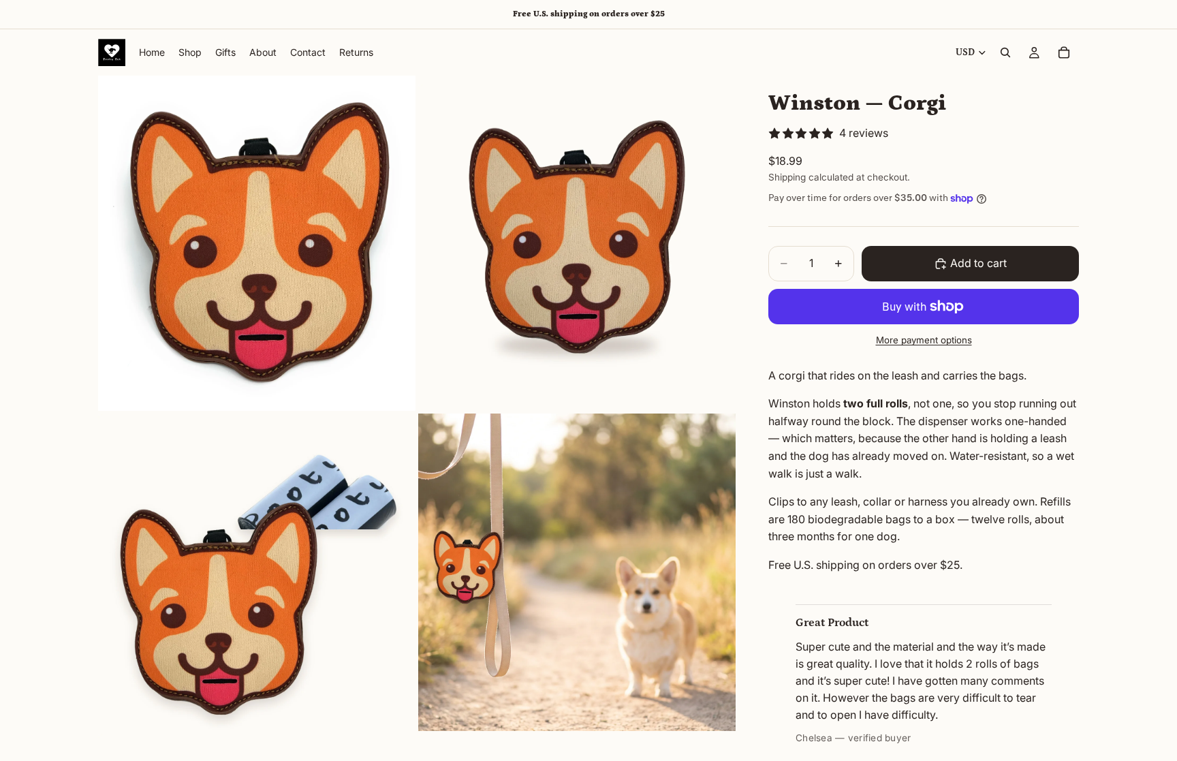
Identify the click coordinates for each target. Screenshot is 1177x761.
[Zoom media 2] (577, 243)
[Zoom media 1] (256, 243)
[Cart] (1064, 52)
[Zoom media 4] (577, 572)
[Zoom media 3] (256, 572)
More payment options (924, 340)
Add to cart (978, 263)
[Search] (1005, 52)
